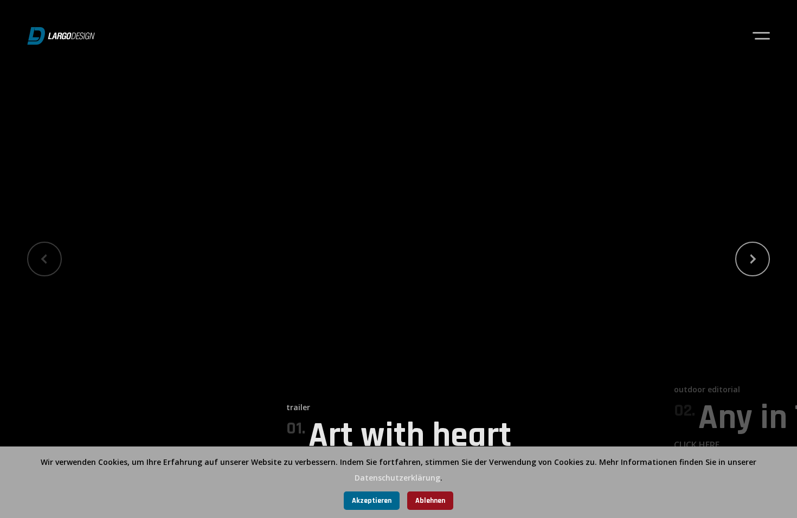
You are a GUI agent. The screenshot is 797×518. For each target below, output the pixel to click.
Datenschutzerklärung (397, 477)
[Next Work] (752, 259)
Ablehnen (430, 501)
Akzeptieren (371, 501)
